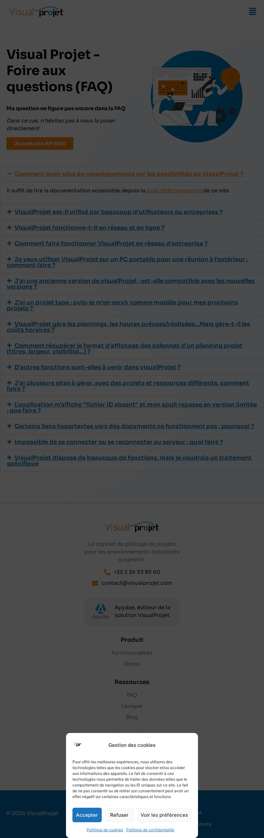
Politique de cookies (105, 829)
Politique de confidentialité (150, 829)
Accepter (87, 815)
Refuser (119, 815)
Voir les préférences (164, 815)
